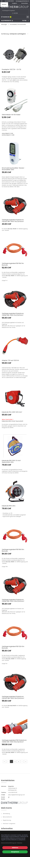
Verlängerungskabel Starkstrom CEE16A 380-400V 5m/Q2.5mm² (13, 314)
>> (25, 761)
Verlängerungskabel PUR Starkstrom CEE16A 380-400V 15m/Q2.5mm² (14, 741)
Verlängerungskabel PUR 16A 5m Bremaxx (13, 264)
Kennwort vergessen (9, 823)
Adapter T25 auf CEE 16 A (10, 360)
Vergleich (14, 3)
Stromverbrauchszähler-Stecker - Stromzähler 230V (13, 169)
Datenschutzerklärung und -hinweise (11, 843)
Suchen (16, 13)
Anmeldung (6, 813)
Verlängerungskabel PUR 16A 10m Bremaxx (13, 550)
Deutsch (4, 4)
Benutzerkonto (7, 817)
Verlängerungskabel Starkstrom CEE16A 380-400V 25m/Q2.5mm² (13, 600)
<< (4, 761)
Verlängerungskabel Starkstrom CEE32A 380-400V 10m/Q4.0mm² (13, 697)
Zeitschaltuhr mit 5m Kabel (11, 115)
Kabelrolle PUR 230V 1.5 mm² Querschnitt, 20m (11, 461)
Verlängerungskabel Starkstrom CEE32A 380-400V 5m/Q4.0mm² (13, 220)
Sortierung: (5, 34)
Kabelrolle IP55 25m (8, 506)
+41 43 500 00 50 (9, 1)
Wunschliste (24, 3)
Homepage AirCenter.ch (22, 1)
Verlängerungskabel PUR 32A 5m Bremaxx (13, 647)
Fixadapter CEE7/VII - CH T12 (11, 69)
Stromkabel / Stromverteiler (18, 24)
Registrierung (7, 820)
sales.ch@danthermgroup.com (16, 795)
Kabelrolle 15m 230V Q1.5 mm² (12, 412)
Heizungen (4, 24)
